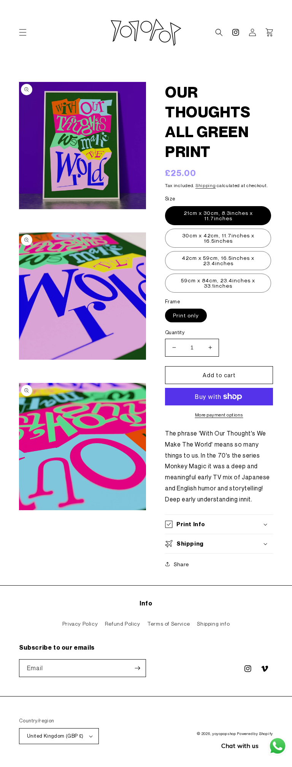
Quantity (174, 332)
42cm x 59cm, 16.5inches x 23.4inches (218, 260)
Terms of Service (168, 623)
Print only (186, 315)
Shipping (205, 185)
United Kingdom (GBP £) (55, 736)
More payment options (219, 415)
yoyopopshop (224, 733)
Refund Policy (122, 623)
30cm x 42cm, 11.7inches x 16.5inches (218, 238)
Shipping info (213, 623)
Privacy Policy (80, 623)
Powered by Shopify (255, 733)
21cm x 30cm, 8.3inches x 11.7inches (218, 215)
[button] (22, 32)
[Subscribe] (137, 668)
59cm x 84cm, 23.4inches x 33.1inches (218, 283)
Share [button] (181, 564)
